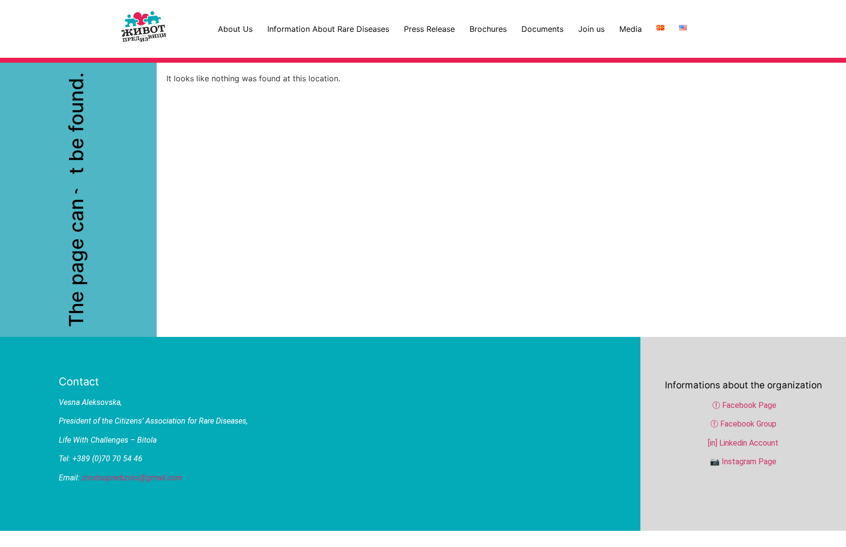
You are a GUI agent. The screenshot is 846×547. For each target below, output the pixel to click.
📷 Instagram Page (743, 461)
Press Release (429, 29)
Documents (542, 29)
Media (630, 29)
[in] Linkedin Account (743, 443)
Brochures (488, 29)
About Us (235, 29)
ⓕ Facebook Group (743, 423)
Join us (591, 29)
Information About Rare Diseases (328, 29)
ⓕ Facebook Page (744, 405)
